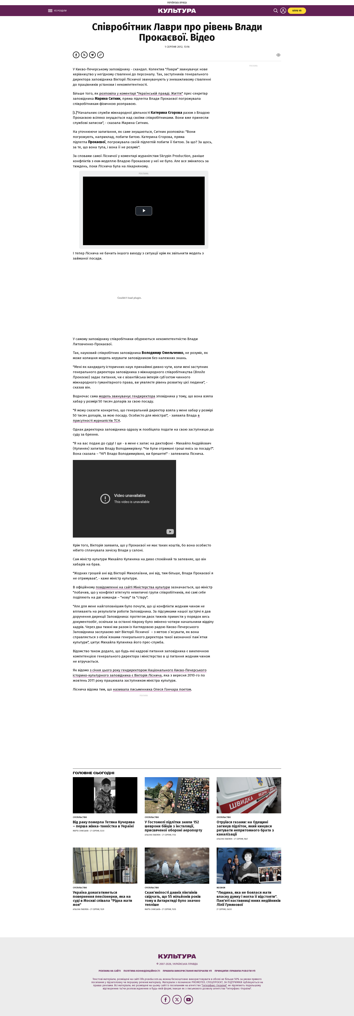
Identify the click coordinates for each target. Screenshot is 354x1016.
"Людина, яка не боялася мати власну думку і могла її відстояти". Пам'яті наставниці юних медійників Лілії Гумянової (249, 898)
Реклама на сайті (110, 970)
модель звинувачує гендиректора (127, 396)
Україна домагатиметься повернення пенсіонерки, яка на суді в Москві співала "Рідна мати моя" (102, 898)
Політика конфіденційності (142, 970)
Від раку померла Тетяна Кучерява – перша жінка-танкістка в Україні (104, 824)
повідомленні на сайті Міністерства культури (133, 587)
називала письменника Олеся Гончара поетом (152, 689)
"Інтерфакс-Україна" (214, 985)
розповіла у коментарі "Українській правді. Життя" (141, 93)
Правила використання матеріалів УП (187, 970)
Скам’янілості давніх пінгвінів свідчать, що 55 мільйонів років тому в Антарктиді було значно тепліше (173, 898)
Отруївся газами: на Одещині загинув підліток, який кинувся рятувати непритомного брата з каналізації (245, 828)
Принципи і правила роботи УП (235, 970)
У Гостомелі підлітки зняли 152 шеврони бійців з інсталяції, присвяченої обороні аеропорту (173, 826)
